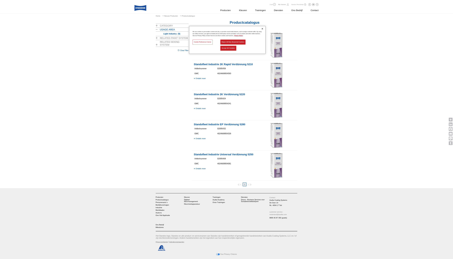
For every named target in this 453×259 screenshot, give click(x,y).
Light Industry (171, 34)
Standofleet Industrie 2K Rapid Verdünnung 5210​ (223, 64)
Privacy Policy (238, 35)
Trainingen (260, 10)
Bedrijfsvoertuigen (162, 205)
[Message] (450, 138)
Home (158, 16)
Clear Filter (184, 50)
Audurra (159, 213)
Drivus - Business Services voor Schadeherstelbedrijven (253, 200)
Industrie (159, 207)
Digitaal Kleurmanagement (191, 200)
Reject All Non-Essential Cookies (233, 42)
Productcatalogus (162, 200)
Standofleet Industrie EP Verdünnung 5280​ (219, 124)
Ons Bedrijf (296, 10)
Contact (315, 10)
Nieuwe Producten (171, 16)
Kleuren (243, 10)
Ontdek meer (201, 78)
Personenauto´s (162, 202)
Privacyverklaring (162, 242)
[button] (274, 4)
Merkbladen (160, 210)
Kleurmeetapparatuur (192, 204)
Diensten (278, 10)
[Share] (450, 119)
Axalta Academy (218, 200)
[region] (227, 40)
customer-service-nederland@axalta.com (278, 213)
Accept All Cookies (228, 48)
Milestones (160, 227)
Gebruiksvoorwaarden (176, 242)
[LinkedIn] (450, 124)
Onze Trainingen (219, 202)
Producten (225, 10)
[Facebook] (450, 129)
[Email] (450, 133)
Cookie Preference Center (202, 42)
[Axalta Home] (140, 8)
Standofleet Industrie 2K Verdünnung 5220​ (219, 94)
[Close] (262, 28)
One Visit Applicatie (163, 215)
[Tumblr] (450, 143)
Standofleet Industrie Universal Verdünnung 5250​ (223, 154)
